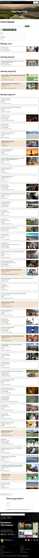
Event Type (3, 37)
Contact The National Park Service (6, 552)
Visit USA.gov (25, 555)
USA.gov (21, 550)
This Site (3, 517)
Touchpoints (27, 509)
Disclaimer (22, 547)
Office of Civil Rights (23, 552)
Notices (2, 550)
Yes (9, 502)
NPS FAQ (2, 553)
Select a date (9, 29)
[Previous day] (1, 30)
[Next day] (15, 30)
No (9, 505)
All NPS (9, 517)
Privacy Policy (3, 547)
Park (1, 32)
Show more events (5, 494)
